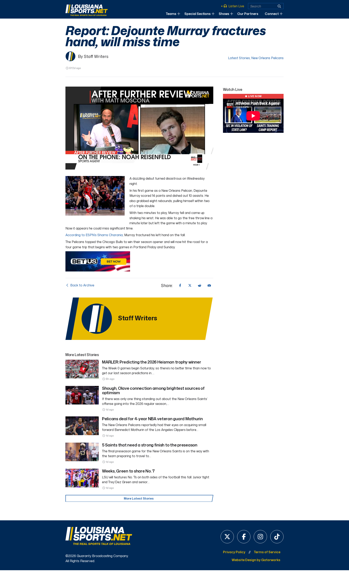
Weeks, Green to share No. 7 (128, 471)
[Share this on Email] (209, 285)
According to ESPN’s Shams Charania (94, 235)
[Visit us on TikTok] (277, 536)
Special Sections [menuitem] (197, 14)
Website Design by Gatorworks (256, 560)
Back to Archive (81, 285)
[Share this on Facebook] (180, 285)
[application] (139, 128)
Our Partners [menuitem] (247, 14)
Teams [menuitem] (171, 14)
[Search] (279, 6)
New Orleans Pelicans (267, 58)
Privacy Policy (234, 552)
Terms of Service (267, 552)
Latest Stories (239, 58)
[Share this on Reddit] (200, 285)
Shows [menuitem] (224, 14)
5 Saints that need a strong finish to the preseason (149, 445)
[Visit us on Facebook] (243, 536)
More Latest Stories (139, 498)
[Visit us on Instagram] (260, 536)
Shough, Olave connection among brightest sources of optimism (153, 390)
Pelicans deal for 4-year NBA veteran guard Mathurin (152, 418)
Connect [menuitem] (272, 14)
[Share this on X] (190, 285)
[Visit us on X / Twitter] (227, 536)
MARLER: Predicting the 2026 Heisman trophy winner (151, 362)
